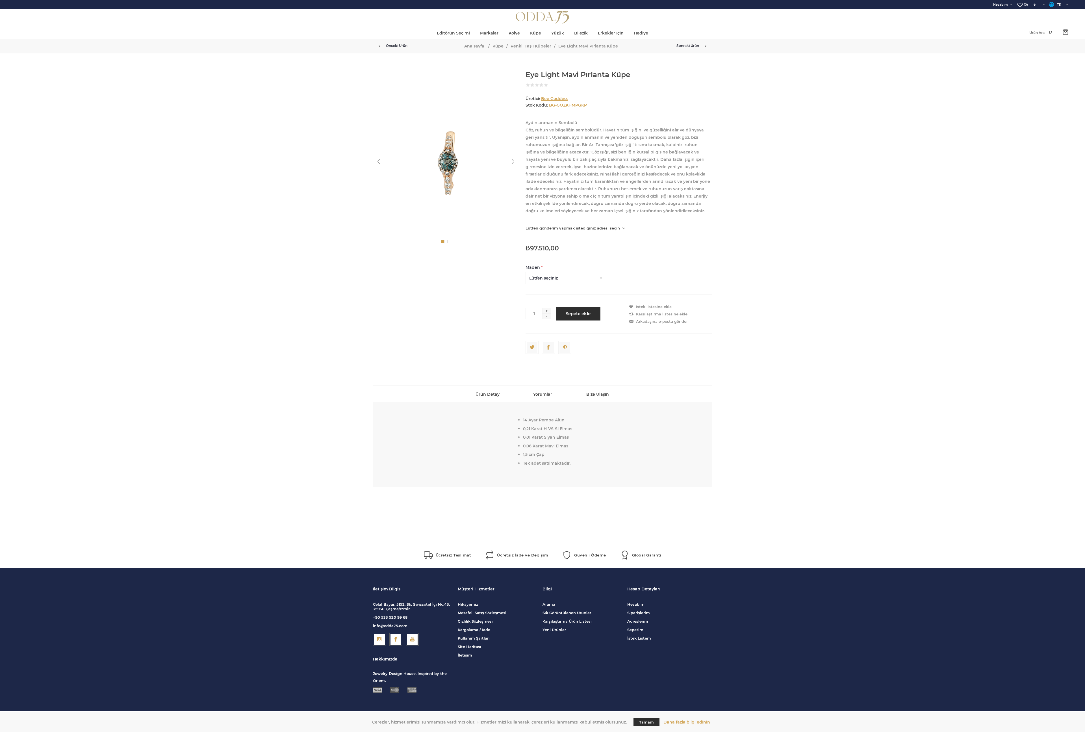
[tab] (487, 394)
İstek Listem (639, 638)
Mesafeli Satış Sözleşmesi (482, 612)
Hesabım (1000, 5)
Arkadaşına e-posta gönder (662, 321)
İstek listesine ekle (654, 306)
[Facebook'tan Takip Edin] (395, 639)
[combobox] (1031, 32)
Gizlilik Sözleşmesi (475, 621)
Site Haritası (469, 646)
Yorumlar (542, 394)
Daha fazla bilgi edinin (686, 722)
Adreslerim (637, 621)
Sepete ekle (578, 313)
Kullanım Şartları (474, 638)
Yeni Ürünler (554, 629)
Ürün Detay (488, 394)
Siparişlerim (638, 612)
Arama (548, 604)
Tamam (646, 722)
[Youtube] (412, 639)
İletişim (465, 655)
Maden (533, 267)
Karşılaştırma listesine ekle (661, 314)
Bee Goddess (554, 98)
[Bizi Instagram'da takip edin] (379, 639)
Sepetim (635, 629)
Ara (1050, 32)
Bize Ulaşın (597, 394)
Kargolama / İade (474, 629)
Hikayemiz (468, 604)
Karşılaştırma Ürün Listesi (567, 621)
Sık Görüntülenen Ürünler (566, 612)
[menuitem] (500, 604)
